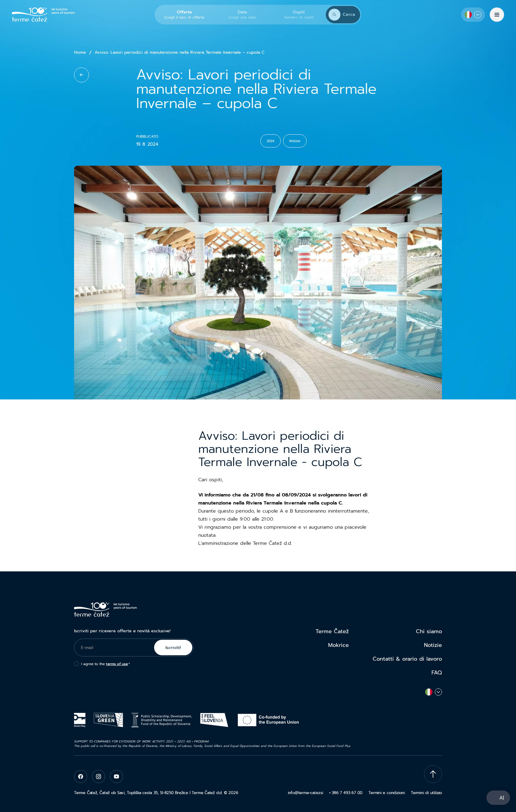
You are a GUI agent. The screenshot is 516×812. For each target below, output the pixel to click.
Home (80, 53)
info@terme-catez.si (305, 793)
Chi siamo (429, 631)
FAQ (436, 672)
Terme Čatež (332, 631)
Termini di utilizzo (426, 793)
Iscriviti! (173, 648)
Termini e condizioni (386, 793)
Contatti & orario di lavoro (407, 659)
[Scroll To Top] (433, 774)
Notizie (433, 645)
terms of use (117, 664)
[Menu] (497, 14)
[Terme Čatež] (43, 14)
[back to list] (81, 74)
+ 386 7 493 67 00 (346, 793)
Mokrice (338, 645)
